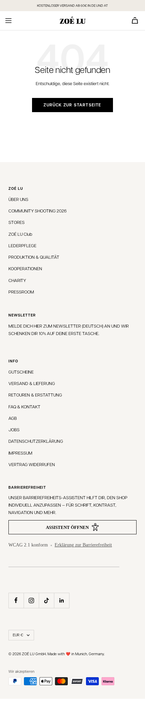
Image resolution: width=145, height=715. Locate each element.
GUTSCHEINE (21, 372)
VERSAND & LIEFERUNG (31, 383)
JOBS (14, 429)
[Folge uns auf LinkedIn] (61, 600)
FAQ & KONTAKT (24, 406)
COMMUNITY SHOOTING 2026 (37, 210)
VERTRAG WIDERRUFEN (31, 464)
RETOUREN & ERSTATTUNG (35, 395)
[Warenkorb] (135, 20)
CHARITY (17, 280)
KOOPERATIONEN (25, 268)
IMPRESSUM (20, 453)
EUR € (18, 634)
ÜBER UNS (18, 199)
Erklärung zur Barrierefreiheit (83, 544)
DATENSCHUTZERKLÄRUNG (35, 441)
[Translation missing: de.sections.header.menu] (8, 20)
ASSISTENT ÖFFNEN (67, 527)
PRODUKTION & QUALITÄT (33, 257)
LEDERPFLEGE (22, 245)
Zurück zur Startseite (72, 105)
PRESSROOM (21, 292)
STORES (16, 222)
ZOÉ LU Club (20, 234)
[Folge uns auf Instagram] (31, 600)
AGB (12, 418)
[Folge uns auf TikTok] (46, 600)
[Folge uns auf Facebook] (16, 600)
